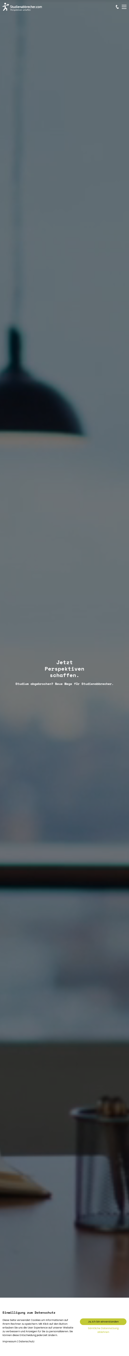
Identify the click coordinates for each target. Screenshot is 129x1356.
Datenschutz (26, 1341)
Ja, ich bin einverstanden (103, 1321)
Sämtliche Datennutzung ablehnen (103, 1330)
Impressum (10, 1341)
